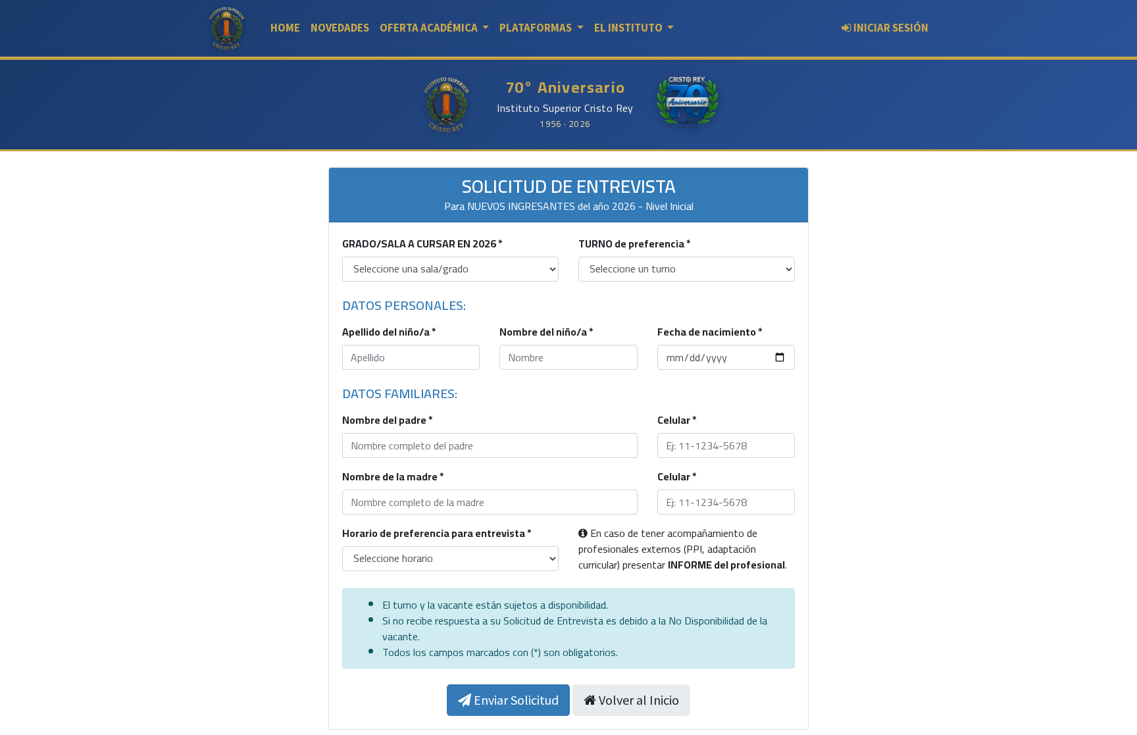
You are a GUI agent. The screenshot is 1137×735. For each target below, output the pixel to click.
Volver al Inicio (637, 700)
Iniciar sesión (890, 27)
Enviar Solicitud (515, 700)
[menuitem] (285, 27)
